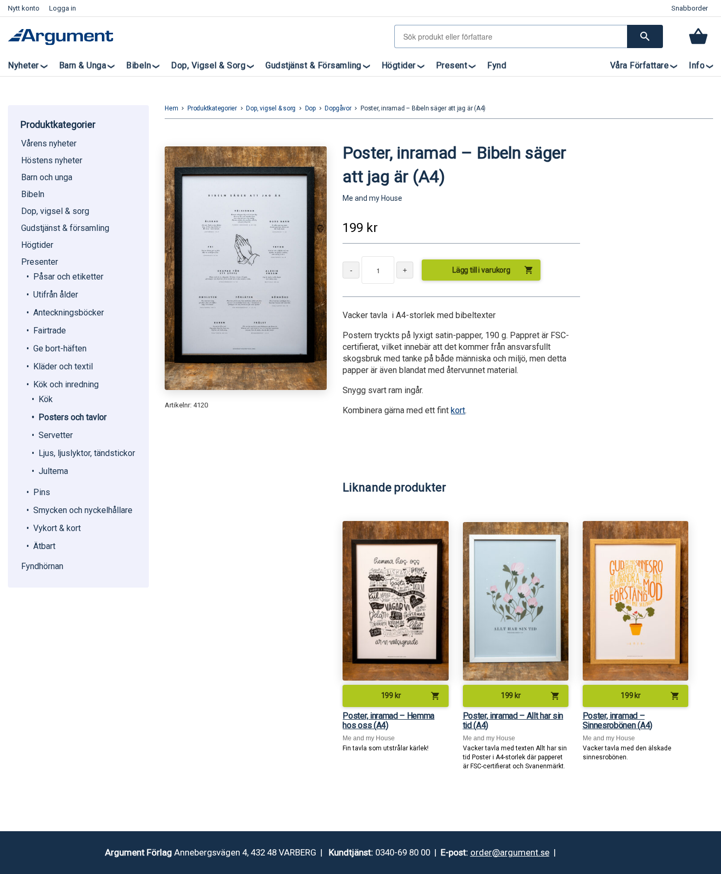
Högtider (399, 65)
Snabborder (689, 8)
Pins (41, 492)
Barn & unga (83, 65)
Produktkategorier (212, 108)
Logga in (62, 8)
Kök (46, 399)
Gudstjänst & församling (313, 65)
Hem (171, 108)
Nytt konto (24, 8)
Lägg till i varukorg (493, 270)
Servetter (56, 435)
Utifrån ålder (55, 295)
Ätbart (44, 546)
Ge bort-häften (60, 348)
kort (458, 410)
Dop (310, 108)
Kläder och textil (63, 366)
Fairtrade (49, 331)
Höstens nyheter (51, 160)
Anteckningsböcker (68, 313)
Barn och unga (46, 177)
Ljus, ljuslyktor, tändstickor (87, 453)
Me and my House (372, 198)
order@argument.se (509, 852)
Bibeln (138, 65)
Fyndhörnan (42, 566)
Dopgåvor (338, 108)
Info (697, 65)
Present (452, 65)
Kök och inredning (66, 384)
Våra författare (639, 65)
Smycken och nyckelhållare (82, 510)
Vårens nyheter (49, 143)
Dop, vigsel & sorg (208, 65)
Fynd (496, 65)
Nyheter (23, 65)
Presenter (39, 262)
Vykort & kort (57, 528)
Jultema (53, 471)
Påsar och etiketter (68, 277)
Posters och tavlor (73, 417)
